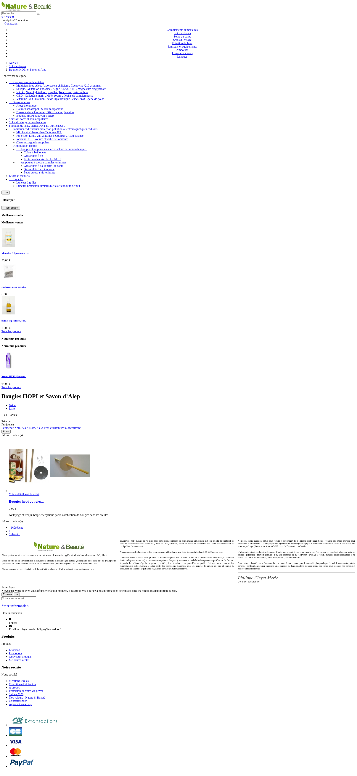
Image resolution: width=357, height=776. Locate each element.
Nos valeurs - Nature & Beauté (27, 697)
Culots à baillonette (35, 152)
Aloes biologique (26, 105)
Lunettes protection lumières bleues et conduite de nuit (48, 185)
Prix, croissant (52, 427)
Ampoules (182, 49)
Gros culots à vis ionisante (39, 169)
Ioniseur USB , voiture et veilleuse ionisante (42, 139)
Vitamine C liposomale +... (15, 253)
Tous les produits (11, 331)
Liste (12, 408)
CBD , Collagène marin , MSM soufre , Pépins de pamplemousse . (55, 95)
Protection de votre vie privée (26, 690)
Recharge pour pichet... (13, 286)
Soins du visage (182, 39)
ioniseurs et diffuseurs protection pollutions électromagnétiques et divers (53, 129)
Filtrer (6, 431)
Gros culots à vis (33, 155)
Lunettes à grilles (26, 182)
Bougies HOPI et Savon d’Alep (35, 115)
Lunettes (182, 56)
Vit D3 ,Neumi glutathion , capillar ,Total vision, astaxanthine (52, 92)
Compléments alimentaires (182, 29)
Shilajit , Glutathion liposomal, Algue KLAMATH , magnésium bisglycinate (61, 88)
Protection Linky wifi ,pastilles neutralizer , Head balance (49, 135)
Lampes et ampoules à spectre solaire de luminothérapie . (51, 149)
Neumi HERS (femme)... (13, 376)
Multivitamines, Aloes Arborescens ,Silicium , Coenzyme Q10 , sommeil (58, 85)
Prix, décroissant (71, 427)
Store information (15, 606)
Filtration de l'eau (182, 43)
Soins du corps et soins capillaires (28, 119)
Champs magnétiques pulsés (32, 142)
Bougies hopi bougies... (26, 501)
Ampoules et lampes (23, 145)
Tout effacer (10, 207)
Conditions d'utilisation (22, 684)
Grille (12, 405)
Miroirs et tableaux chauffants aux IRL (39, 132)
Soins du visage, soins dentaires (27, 122)
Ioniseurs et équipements (182, 46)
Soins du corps (182, 36)
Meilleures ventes (19, 660)
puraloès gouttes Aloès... (13, 320)
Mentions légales (19, 680)
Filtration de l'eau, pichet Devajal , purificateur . (37, 125)
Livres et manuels (182, 53)
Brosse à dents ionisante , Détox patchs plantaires (45, 112)
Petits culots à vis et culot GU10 (42, 159)
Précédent (16, 527)
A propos (14, 687)
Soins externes (182, 33)
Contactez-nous (18, 700)
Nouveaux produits (20, 656)
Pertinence (8, 427)
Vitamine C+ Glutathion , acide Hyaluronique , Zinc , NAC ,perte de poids (60, 98)
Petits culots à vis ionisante (39, 172)
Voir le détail (24, 494)
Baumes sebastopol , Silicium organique (39, 109)
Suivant (14, 534)
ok (5, 192)
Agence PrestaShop (20, 704)
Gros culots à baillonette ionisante (43, 165)
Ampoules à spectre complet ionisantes (41, 162)
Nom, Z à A (36, 427)
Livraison (14, 650)
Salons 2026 (16, 694)
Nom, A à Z (22, 427)
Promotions (15, 653)
